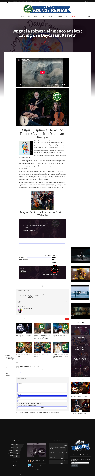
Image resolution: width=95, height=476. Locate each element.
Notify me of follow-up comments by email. (30, 403)
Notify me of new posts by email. (27, 405)
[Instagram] (86, 1)
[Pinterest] (89, 1)
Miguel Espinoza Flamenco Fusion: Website (42, 214)
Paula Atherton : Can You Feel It (38, 461)
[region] (80, 255)
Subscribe (74, 465)
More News (36, 469)
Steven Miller (28, 309)
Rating (7, 373)
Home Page (15, 1)
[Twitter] (84, 1)
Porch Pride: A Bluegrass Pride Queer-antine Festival (38, 465)
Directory (41, 1)
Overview (7, 371)
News (19, 1)
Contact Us (35, 1)
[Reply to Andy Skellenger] (21, 372)
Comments (8, 375)
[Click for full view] (42, 107)
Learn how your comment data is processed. (48, 412)
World (19, 302)
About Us (30, 1)
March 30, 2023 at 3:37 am (34, 366)
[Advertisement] (47, 429)
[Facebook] (87, 1)
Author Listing (24, 1)
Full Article (8, 369)
